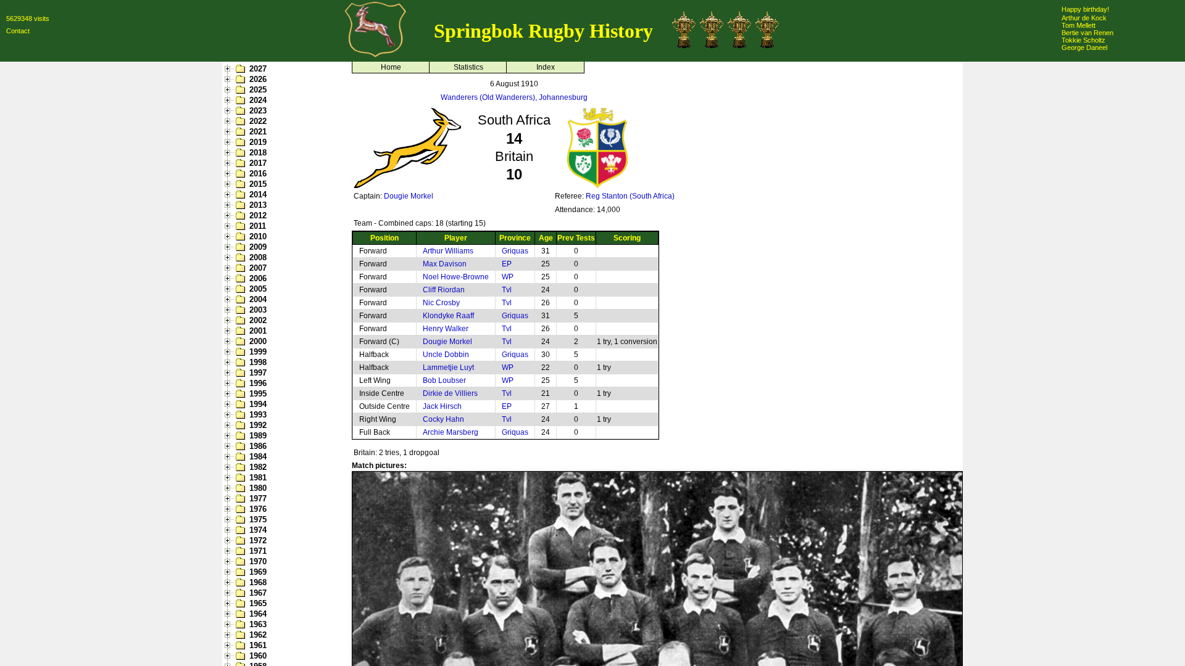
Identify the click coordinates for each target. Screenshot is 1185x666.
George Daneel (1084, 47)
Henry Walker (445, 328)
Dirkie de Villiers (450, 393)
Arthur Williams (448, 251)
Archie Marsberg (450, 432)
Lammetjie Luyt (448, 367)
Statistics (468, 67)
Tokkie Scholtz (1083, 40)
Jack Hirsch (442, 406)
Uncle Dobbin (446, 354)
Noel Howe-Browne (456, 277)
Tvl (507, 290)
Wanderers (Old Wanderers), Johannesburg (514, 97)
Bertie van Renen (1087, 32)
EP (507, 264)
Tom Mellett (1079, 25)
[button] (229, 69)
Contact (18, 31)
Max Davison (445, 264)
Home (391, 67)
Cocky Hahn (443, 419)
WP (508, 277)
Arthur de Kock (1084, 18)
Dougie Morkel (408, 196)
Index (545, 67)
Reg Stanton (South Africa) (630, 196)
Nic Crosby (441, 302)
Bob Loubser (444, 380)
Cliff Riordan (444, 290)
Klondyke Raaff (448, 315)
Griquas (515, 251)
